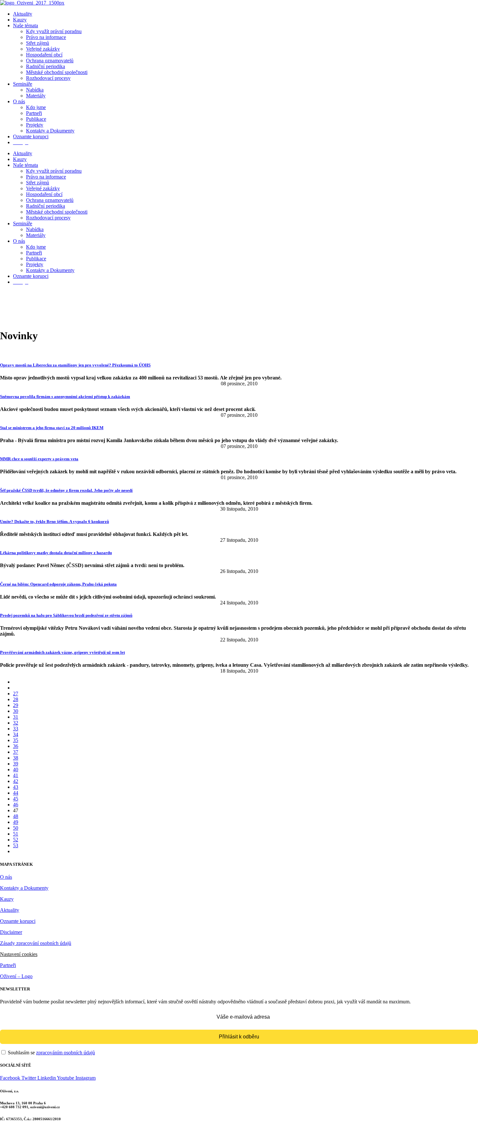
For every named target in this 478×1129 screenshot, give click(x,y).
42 (15, 781)
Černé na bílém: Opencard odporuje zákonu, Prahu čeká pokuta (58, 584)
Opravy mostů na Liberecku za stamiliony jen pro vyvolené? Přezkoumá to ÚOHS (75, 365)
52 (15, 839)
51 (15, 834)
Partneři (34, 113)
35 (15, 740)
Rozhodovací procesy (48, 78)
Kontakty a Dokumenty (50, 130)
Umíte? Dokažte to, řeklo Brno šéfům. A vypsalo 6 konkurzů (54, 521)
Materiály (36, 95)
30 (15, 711)
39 (15, 763)
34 (15, 734)
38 (15, 758)
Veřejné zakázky (43, 49)
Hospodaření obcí (44, 54)
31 (15, 717)
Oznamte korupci (30, 136)
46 (15, 804)
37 (15, 752)
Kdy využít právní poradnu (54, 31)
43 (15, 787)
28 (15, 699)
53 (15, 845)
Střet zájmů (37, 43)
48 (15, 816)
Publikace (36, 119)
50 (15, 828)
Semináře (22, 84)
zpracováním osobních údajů (65, 1052)
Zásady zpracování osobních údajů (35, 943)
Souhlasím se (51, 1052)
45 (15, 798)
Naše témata (25, 25)
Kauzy (20, 19)
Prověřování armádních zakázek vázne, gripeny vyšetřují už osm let (62, 652)
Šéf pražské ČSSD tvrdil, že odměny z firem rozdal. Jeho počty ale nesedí (66, 490)
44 (15, 793)
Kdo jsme (36, 107)
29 (15, 705)
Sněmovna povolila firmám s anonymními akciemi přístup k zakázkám (65, 396)
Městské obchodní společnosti (56, 72)
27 (15, 693)
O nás (19, 101)
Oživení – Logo (16, 976)
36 (15, 746)
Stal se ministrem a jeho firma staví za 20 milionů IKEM (51, 427)
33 (15, 728)
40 (15, 769)
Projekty (34, 125)
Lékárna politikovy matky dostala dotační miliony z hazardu (56, 552)
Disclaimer (11, 932)
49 (15, 822)
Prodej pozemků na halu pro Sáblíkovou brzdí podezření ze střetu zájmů (66, 615)
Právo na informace (46, 37)
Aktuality (22, 14)
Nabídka (35, 90)
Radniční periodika (45, 66)
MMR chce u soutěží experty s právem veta (39, 458)
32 (15, 723)
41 (15, 775)
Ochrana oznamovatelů (49, 60)
